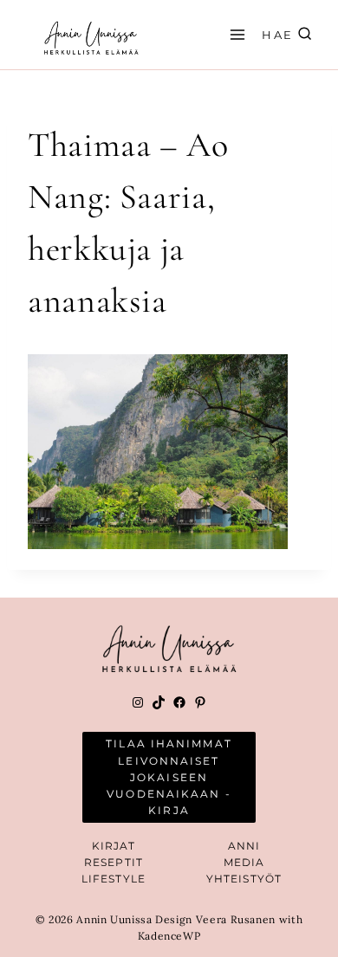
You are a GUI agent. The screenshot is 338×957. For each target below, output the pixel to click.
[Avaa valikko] (235, 34)
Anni (244, 845)
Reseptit (113, 862)
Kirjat (114, 845)
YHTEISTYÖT (244, 878)
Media (244, 862)
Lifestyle (113, 878)
